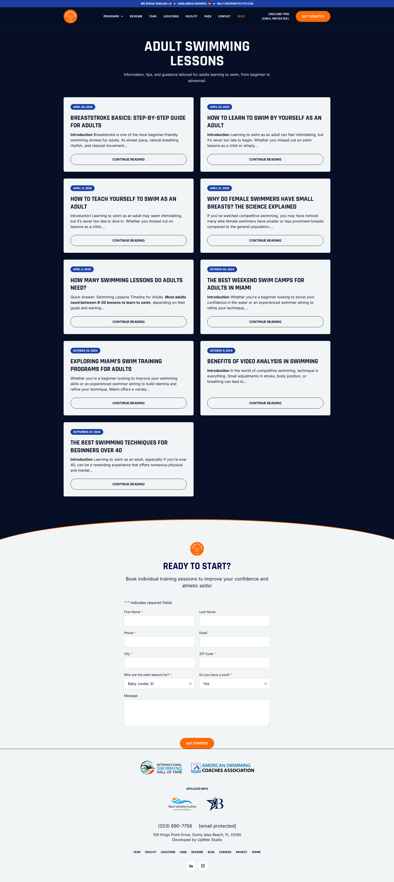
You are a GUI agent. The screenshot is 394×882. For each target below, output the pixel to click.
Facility (191, 16)
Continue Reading (128, 159)
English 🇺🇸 (164, 3)
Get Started (313, 16)
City (128, 654)
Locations (171, 16)
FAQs (207, 16)
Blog (241, 16)
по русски (245, 3)
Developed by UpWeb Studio (197, 839)
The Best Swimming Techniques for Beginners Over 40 (119, 446)
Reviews (136, 16)
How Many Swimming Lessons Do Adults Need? (126, 284)
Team (152, 16)
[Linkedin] (191, 866)
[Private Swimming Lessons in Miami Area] (70, 16)
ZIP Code (207, 654)
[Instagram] (203, 866)
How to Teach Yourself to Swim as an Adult (123, 203)
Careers (225, 852)
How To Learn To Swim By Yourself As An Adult (264, 122)
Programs (111, 16)
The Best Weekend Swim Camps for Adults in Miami (255, 284)
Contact (224, 16)
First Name (133, 612)
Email (203, 633)
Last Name (207, 612)
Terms (256, 852)
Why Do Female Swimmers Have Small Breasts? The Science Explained (260, 203)
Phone (130, 633)
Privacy (241, 852)
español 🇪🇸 (202, 3)
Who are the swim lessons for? (148, 675)
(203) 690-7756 (278, 14)
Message (131, 696)
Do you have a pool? (215, 675)
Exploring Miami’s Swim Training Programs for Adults (116, 365)
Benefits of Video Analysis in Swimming (262, 362)
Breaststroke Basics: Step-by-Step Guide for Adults (128, 122)
